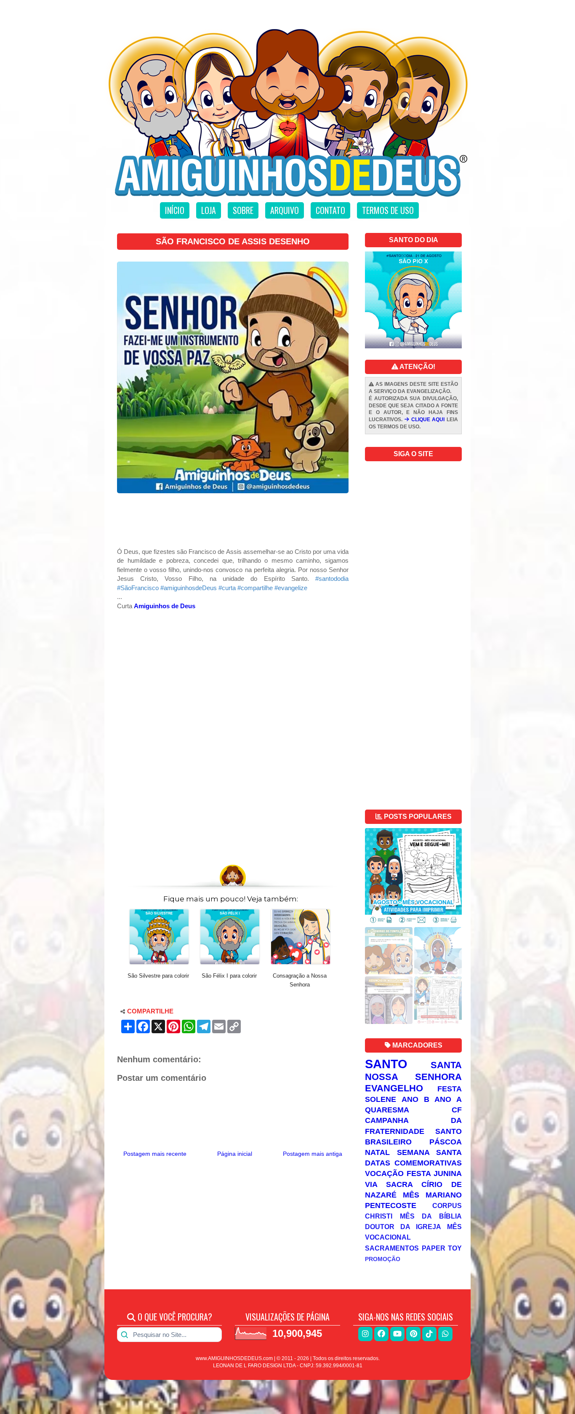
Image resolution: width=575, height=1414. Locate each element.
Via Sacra (389, 1184)
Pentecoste (390, 1205)
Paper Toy (442, 1248)
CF (457, 1110)
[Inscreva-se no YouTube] (397, 1334)
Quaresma (387, 1110)
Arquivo (284, 210)
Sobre (243, 210)
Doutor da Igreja (403, 1226)
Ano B (415, 1099)
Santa (446, 1065)
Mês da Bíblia (431, 1216)
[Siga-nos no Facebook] (381, 1334)
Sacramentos (392, 1248)
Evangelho (394, 1088)
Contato (330, 210)
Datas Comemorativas (413, 1163)
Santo (386, 1064)
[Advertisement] (232, 523)
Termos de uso (388, 210)
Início (174, 210)
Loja (208, 210)
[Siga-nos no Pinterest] (413, 1334)
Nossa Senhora (413, 1077)
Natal (377, 1152)
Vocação (384, 1173)
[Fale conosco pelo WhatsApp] (445, 1334)
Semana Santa (429, 1152)
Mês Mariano (432, 1195)
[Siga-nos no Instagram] (365, 1334)
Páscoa (445, 1142)
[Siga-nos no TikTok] (429, 1334)
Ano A (448, 1099)
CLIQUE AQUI (427, 419)
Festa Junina (434, 1173)
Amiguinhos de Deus (164, 605)
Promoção (382, 1259)
